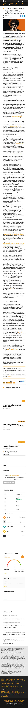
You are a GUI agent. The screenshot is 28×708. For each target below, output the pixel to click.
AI (21, 692)
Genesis (20, 332)
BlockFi (21, 331)
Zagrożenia (14, 695)
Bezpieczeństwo (4, 696)
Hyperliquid (22, 680)
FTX (4, 382)
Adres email (6, 470)
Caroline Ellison (7, 234)
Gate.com (7, 688)
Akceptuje (12, 475)
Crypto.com (13, 688)
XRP (22, 3)
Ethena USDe (19, 682)
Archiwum (21, 701)
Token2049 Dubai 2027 (8, 643)
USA (14, 382)
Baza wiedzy (14, 700)
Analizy (24, 692)
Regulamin (7, 701)
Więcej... (5, 599)
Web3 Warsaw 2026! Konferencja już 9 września (13, 619)
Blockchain (3, 691)
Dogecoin (8, 680)
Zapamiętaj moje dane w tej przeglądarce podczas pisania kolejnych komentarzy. (14, 478)
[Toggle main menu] (24, 1)
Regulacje (12, 691)
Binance (2, 688)
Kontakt (23, 700)
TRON (12, 680)
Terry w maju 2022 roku (12, 349)
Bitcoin (5, 3)
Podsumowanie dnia (5, 692)
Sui (23, 682)
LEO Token (3, 683)
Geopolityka (17, 693)
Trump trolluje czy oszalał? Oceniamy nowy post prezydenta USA (13, 445)
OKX (17, 688)
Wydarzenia (8, 612)
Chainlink (3, 682)
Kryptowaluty (9, 382)
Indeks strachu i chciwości (12, 553)
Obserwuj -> (10, 372)
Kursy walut (9, 514)
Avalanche (13, 683)
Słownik (9, 700)
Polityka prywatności (14, 701)
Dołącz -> (9, 376)
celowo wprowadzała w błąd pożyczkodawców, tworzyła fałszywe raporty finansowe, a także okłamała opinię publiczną (14, 244)
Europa (19, 695)
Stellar (14, 682)
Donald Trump (21, 421)
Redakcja (19, 700)
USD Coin (3, 680)
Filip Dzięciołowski (10, 17)
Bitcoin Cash (9, 682)
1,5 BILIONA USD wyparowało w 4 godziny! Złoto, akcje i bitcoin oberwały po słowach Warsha (9, 1)
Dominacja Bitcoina (9, 591)
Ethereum (11, 3)
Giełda (16, 691)
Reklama (5, 700)
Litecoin (18, 683)
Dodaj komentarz (9, 482)
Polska (2, 693)
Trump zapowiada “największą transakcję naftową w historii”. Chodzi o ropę (13, 426)
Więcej (5, 573)
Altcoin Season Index (10, 578)
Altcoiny (6, 693)
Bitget (17, 502)
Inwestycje (11, 693)
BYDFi (21, 686)
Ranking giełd (8, 490)
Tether (11, 679)
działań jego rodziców (18, 154)
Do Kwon (12, 288)
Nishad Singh (21, 234)
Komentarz (6, 454)
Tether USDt (10, 526)
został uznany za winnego (9, 39)
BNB (16, 3)
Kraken (18, 505)
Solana (21, 679)
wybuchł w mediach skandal (14, 126)
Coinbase (18, 494)
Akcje (23, 401)
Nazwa (4, 465)
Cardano (16, 680)
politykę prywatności (14, 475)
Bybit (17, 498)
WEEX (17, 509)
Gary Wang (14, 234)
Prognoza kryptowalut (6, 695)
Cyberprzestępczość (15, 692)
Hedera (8, 683)
